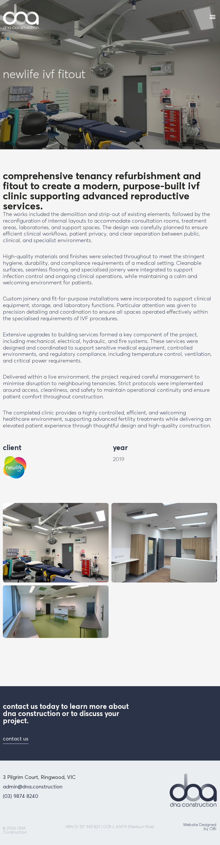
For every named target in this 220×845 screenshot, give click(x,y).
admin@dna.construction (32, 786)
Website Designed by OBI (199, 826)
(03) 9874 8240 (20, 796)
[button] (212, 16)
